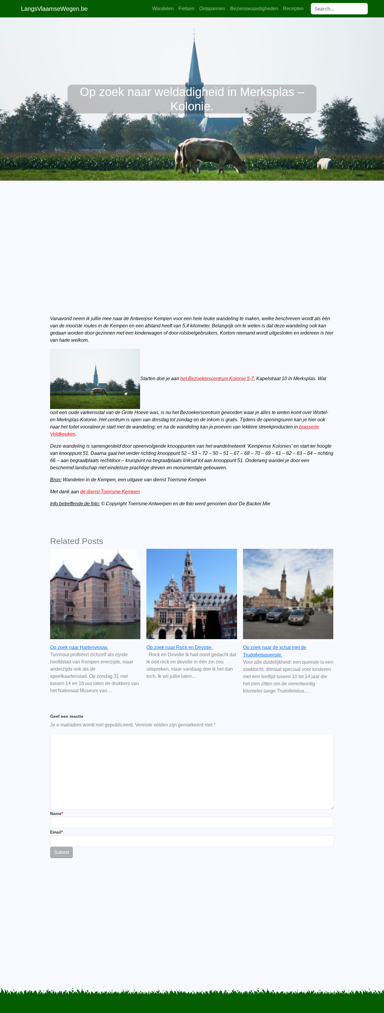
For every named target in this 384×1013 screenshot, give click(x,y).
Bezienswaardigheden (254, 8)
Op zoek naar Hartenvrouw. (79, 647)
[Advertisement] (192, 238)
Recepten (293, 8)
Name (56, 813)
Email (56, 832)
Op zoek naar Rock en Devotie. (179, 647)
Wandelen (163, 8)
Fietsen (186, 8)
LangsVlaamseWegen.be (54, 8)
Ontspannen (212, 8)
